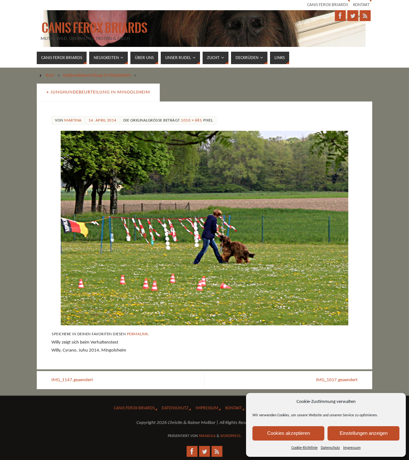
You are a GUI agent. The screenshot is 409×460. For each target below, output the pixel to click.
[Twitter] (352, 15)
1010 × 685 (191, 120)
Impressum (352, 448)
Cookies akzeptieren (288, 433)
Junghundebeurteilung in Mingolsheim (97, 75)
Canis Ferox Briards (327, 5)
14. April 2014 (103, 120)
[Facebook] (340, 15)
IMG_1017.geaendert (337, 380)
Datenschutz (330, 448)
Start (49, 75)
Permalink (137, 334)
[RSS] (365, 15)
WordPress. (231, 436)
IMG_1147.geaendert (72, 380)
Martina (73, 120)
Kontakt (361, 5)
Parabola (207, 436)
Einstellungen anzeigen (364, 433)
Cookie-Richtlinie (304, 448)
